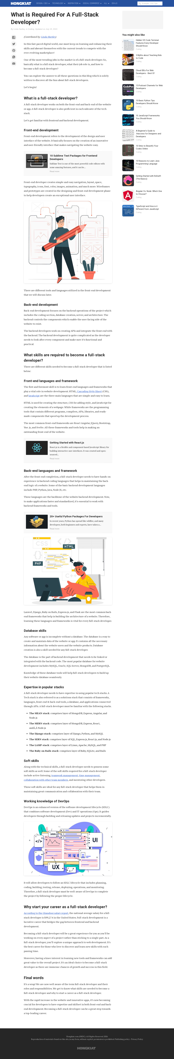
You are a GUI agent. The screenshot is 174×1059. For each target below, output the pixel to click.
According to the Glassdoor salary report (46, 913)
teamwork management (64, 775)
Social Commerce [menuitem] (91, 3)
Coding (31, 29)
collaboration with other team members (46, 779)
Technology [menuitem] (57, 3)
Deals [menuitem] (114, 3)
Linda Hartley (19, 29)
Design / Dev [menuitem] (42, 3)
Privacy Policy (137, 1039)
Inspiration (73, 3)
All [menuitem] (105, 3)
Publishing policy (122, 1039)
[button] (14, 37)
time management (89, 775)
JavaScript (34, 395)
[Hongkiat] (21, 3)
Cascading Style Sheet (89, 391)
